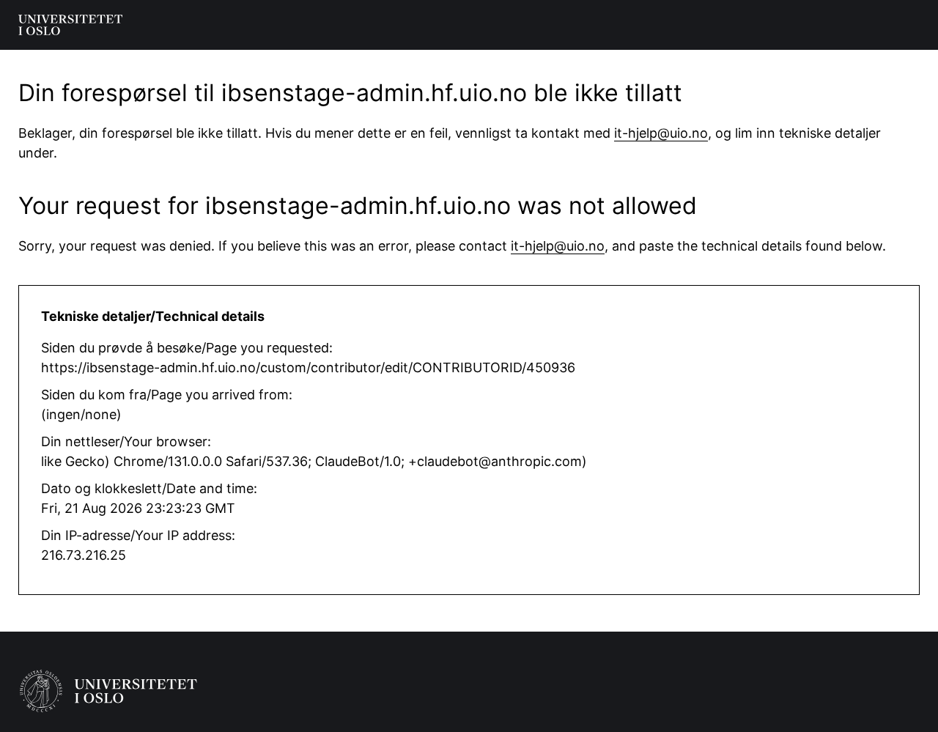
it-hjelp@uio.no (661, 133)
